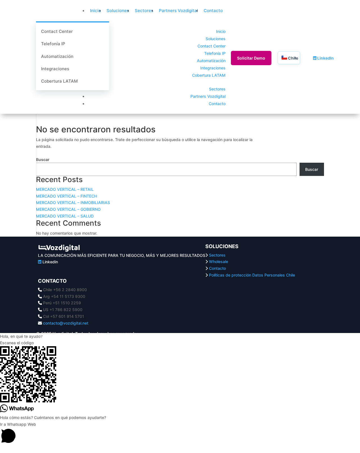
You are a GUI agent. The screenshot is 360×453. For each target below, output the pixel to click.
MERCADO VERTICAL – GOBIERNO (68, 209)
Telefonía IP (53, 43)
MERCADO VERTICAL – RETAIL (65, 189)
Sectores (144, 10)
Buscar (43, 159)
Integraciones (55, 68)
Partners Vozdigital (178, 10)
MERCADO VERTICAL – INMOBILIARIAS (73, 202)
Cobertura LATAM (59, 81)
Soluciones (118, 10)
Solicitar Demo (251, 58)
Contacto (213, 10)
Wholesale (218, 261)
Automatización (57, 56)
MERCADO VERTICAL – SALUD (65, 216)
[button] (180, 336)
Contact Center (57, 31)
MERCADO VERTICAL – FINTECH (66, 196)
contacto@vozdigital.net (65, 323)
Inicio (95, 10)
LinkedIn (325, 58)
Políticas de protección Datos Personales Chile (252, 275)
